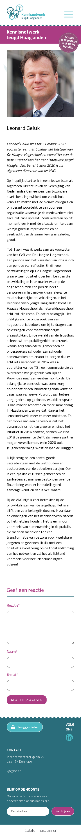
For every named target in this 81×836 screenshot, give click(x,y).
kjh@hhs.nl (14, 771)
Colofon (31, 830)
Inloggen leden (28, 727)
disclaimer (48, 830)
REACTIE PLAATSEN (26, 699)
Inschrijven (63, 811)
